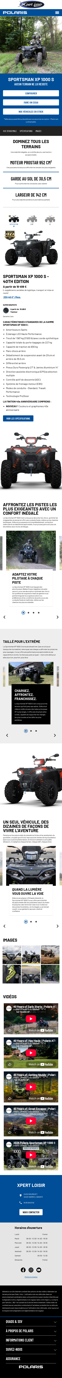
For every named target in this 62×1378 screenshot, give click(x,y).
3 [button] (33, 613)
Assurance (13, 1358)
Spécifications (26, 130)
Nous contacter (31, 1212)
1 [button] (23, 613)
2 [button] (28, 613)
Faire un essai (31, 102)
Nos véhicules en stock (31, 111)
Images (38, 130)
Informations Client (20, 1340)
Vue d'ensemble (10, 130)
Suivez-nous (14, 1349)
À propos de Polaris (19, 1331)
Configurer (31, 93)
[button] (4, 617)
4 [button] (38, 613)
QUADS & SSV (14, 1321)
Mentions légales (31, 1277)
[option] (31, 569)
